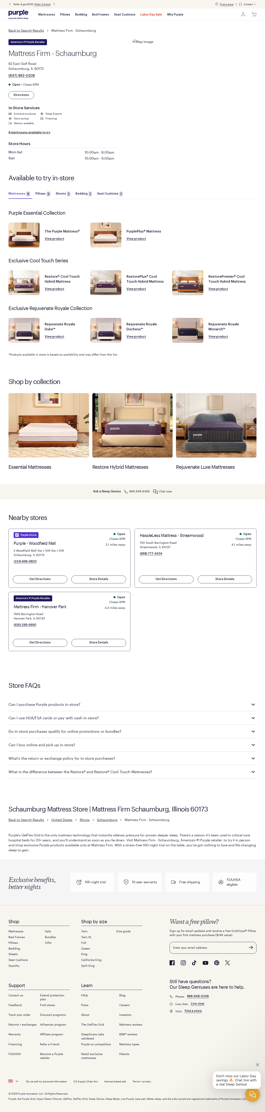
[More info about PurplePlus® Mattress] (105, 235)
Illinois (85, 820)
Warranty (14, 1034)
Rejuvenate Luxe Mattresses (216, 425)
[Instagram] (183, 962)
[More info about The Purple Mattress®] (24, 235)
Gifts (48, 942)
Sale (48, 931)
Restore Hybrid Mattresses (132, 425)
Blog (122, 995)
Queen (85, 948)
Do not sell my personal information (46, 1081)
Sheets (62, 193)
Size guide (123, 931)
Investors (125, 1014)
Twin (84, 931)
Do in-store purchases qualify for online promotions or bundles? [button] (64, 731)
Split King (88, 965)
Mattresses (46, 14)
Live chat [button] (197, 1003)
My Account (243, 14)
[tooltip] (248, 4)
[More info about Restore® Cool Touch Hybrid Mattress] (24, 282)
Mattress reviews (130, 1024)
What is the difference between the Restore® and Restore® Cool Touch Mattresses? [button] (80, 771)
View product (54, 238)
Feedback (15, 1005)
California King (91, 960)
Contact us (15, 995)
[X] (227, 962)
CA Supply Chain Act (85, 1081)
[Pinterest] (216, 962)
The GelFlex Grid (92, 1024)
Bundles (50, 937)
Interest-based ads (115, 1081)
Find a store (227, 4)
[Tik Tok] (194, 962)
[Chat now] (155, 491)
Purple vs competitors (96, 1044)
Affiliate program (51, 1034)
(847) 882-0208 (21, 75)
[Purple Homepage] (18, 14)
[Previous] (9, 4)
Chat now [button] (165, 491)
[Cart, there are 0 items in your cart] (254, 14)
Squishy (13, 965)
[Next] (54, 4)
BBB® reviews (128, 1034)
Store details (98, 579)
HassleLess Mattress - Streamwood (172, 535)
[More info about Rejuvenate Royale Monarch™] (187, 330)
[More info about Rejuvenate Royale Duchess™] (105, 330)
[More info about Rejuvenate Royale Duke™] (24, 330)
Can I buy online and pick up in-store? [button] (41, 745)
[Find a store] (216, 4)
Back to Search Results (26, 30)
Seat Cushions (124, 14)
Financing (15, 1044)
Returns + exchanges (22, 1024)
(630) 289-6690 (25, 625)
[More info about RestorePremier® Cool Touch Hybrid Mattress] (187, 282)
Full (83, 942)
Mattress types (129, 1044)
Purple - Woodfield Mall (35, 543)
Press (84, 1005)
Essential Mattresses (48, 425)
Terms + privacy (142, 1081)
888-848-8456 (139, 491)
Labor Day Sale (151, 14)
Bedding (81, 14)
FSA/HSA (14, 1054)
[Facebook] (172, 962)
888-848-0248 (198, 996)
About (85, 1014)
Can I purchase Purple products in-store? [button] (44, 704)
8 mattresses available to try (29, 132)
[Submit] (251, 947)
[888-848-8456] (126, 491)
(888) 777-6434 (151, 553)
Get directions (40, 579)
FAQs (84, 995)
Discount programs (53, 1014)
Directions (21, 95)
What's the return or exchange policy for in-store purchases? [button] (61, 758)
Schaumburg (107, 820)
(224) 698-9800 (25, 561)
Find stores (47, 1005)
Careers (124, 1005)
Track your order (19, 1014)
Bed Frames (100, 14)
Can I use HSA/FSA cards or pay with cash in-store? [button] (53, 718)
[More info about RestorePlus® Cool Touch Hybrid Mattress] (105, 282)
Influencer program (53, 1024)
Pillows (65, 14)
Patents (124, 1054)
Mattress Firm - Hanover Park (40, 606)
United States (61, 820)
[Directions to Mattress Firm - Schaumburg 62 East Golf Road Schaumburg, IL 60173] (194, 62)
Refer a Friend (49, 1044)
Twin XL (86, 937)
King (84, 954)
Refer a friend (43, 4)
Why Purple (175, 14)
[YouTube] (205, 963)
